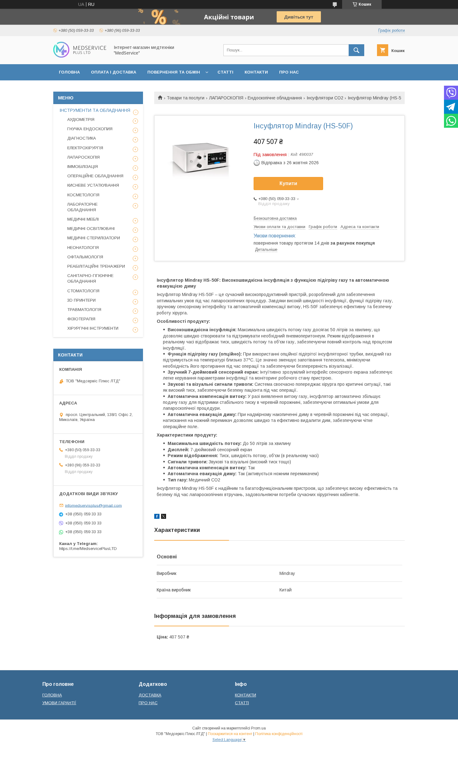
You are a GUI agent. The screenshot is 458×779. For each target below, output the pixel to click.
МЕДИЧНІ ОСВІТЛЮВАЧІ (91, 228)
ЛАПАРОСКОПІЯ (226, 97)
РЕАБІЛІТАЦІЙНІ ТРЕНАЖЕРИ (96, 266)
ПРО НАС (289, 72)
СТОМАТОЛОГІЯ (83, 291)
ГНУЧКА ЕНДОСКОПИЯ (89, 129)
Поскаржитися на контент (230, 734)
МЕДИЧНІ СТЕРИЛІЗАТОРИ (93, 238)
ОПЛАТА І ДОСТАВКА (113, 72)
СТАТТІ (225, 72)
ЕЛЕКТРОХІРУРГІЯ (85, 148)
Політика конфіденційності (279, 734)
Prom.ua (258, 728)
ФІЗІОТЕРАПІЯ (81, 319)
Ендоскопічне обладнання (275, 97)
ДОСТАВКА (150, 695)
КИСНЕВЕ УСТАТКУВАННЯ (93, 185)
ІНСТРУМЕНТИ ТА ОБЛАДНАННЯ (95, 110)
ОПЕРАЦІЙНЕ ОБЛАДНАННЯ (95, 176)
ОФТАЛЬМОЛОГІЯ (85, 257)
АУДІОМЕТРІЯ (80, 119)
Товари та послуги (185, 97)
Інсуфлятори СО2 (325, 97)
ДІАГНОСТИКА (81, 138)
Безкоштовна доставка (275, 218)
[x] (163, 517)
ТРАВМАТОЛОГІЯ (84, 309)
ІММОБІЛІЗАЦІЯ (82, 166)
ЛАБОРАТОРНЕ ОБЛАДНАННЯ (82, 207)
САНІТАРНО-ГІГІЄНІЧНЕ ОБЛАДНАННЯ (90, 278)
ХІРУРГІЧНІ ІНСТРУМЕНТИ (92, 328)
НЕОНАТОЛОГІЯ (83, 247)
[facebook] (157, 517)
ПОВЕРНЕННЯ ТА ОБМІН (173, 72)
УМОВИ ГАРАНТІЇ (59, 702)
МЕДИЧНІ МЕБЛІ (83, 219)
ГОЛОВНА (69, 72)
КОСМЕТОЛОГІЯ (83, 195)
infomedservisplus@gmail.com (93, 505)
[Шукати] (356, 50)
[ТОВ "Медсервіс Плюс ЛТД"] (79, 56)
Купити (288, 183)
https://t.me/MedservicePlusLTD (88, 548)
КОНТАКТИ (256, 72)
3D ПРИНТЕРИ (81, 300)
